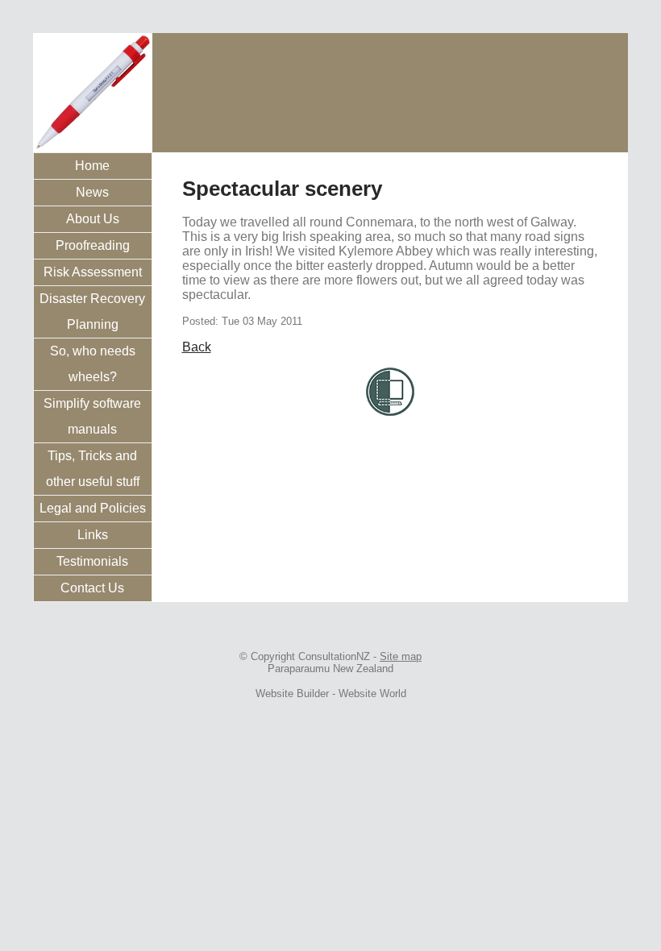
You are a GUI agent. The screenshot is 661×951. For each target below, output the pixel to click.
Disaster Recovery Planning (92, 311)
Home (92, 165)
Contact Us (92, 588)
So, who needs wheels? (92, 364)
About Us (92, 219)
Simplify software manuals (92, 416)
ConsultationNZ (334, 656)
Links (92, 535)
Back (196, 347)
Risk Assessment (93, 272)
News (92, 192)
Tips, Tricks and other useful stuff (92, 468)
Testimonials (92, 561)
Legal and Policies (92, 508)
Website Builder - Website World (331, 693)
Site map (401, 656)
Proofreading (93, 245)
